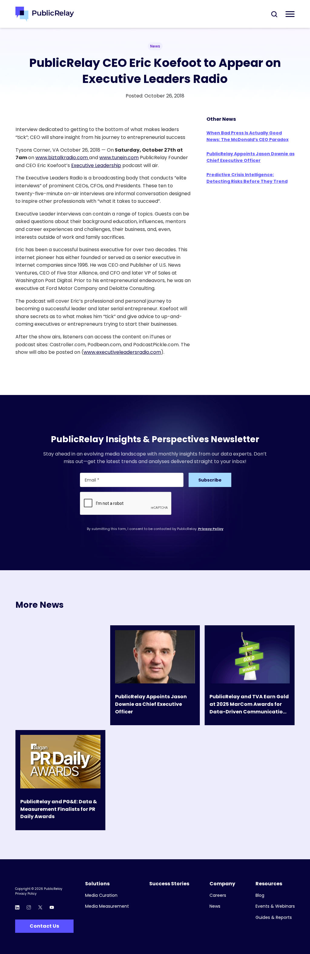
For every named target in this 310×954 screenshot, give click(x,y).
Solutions (97, 883)
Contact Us (44, 926)
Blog (260, 895)
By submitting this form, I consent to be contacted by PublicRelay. (155, 528)
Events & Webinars (275, 906)
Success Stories (169, 883)
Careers (217, 895)
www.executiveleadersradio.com (122, 352)
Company (222, 883)
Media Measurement (107, 906)
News (214, 906)
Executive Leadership (96, 165)
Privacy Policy (210, 528)
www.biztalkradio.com (62, 157)
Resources (269, 883)
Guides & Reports (274, 917)
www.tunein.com (119, 157)
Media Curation (101, 895)
